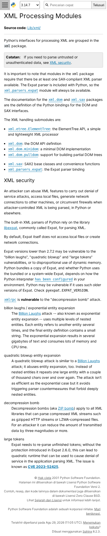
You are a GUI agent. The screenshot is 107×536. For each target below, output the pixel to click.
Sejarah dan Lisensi (48, 500)
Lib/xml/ (34, 28)
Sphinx (87, 531)
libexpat (10, 228)
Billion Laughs (30, 313)
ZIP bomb (66, 408)
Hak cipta (44, 478)
